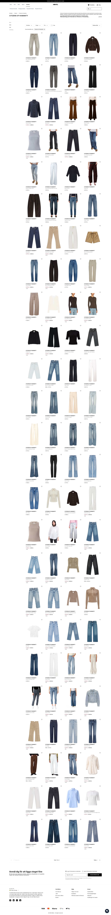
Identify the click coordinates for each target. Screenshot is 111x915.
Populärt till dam (30, 8)
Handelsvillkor (90, 891)
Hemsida (10, 13)
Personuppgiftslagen (91, 893)
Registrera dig (94, 874)
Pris (45, 25)
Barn (19, 4)
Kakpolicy (89, 895)
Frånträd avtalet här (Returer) (77, 895)
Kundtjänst (73, 893)
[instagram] (10, 900)
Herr (15, 4)
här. (78, 879)
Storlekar (28, 25)
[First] (11, 860)
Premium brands (13, 8)
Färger (37, 25)
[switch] (52, 25)
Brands (28, 4)
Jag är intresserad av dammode (73, 871)
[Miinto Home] (55, 4)
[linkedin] (14, 900)
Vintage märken (21, 8)
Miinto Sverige (14, 890)
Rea (54, 25)
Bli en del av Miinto (59, 895)
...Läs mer (100, 16)
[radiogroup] (83, 871)
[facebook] (20, 900)
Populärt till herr (38, 8)
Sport (23, 4)
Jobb (56, 893)
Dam (11, 4)
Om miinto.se (58, 891)
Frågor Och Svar (74, 891)
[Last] (99, 860)
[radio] (66, 871)
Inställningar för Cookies (92, 897)
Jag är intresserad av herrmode (90, 871)
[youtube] (17, 900)
